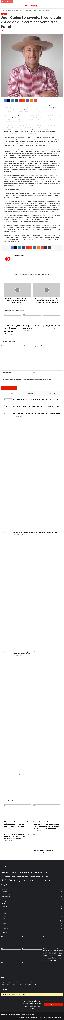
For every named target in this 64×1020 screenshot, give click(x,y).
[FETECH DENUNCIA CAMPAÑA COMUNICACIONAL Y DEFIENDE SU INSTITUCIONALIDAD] (11, 941)
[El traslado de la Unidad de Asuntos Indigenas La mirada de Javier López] (32, 319)
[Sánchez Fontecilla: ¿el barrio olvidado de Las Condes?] (32, 953)
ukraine (21, 984)
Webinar (5, 908)
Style (8, 984)
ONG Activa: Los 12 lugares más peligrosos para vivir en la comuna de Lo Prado (35, 532)
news (52, 982)
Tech (12, 984)
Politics (57, 982)
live (43, 982)
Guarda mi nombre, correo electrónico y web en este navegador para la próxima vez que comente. (26, 379)
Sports (3, 984)
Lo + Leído (4, 901)
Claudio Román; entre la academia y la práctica (43, 852)
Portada (4, 916)
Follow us (4, 989)
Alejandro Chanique (6, 982)
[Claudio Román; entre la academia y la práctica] (46, 841)
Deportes (4, 889)
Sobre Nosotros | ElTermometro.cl (48, 1017)
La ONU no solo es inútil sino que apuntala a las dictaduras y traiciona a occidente (16, 836)
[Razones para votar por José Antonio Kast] (51, 319)
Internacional (5, 899)
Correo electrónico (6, 372)
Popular (11, 393)
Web (34, 372)
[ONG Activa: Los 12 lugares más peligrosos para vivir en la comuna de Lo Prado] (8, 591)
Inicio (3, 10)
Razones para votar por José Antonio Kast (51, 326)
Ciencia (5, 923)
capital (20, 982)
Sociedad (5, 928)
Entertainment (27, 982)
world (35, 984)
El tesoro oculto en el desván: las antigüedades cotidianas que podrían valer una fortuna (17, 824)
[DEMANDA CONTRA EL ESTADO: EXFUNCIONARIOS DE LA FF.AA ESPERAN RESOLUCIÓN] (8, 401)
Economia (4, 891)
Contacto (60, 1017)
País (3, 911)
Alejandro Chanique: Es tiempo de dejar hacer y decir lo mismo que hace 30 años (36, 406)
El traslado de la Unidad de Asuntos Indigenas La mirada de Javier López (31, 327)
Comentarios (51, 393)
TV (16, 984)
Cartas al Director (7, 906)
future (39, 982)
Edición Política (6, 896)
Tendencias (5, 921)
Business (15, 982)
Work (30, 984)
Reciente (30, 393)
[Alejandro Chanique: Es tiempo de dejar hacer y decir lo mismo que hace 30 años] (8, 408)
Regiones (8, 10)
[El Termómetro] (32, 5)
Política (4, 913)
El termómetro (7, 31)
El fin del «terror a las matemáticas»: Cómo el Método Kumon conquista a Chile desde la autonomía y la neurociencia (46, 825)
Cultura (5, 926)
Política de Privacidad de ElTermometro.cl (29, 1017)
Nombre (3, 365)
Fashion (34, 982)
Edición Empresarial (7, 894)
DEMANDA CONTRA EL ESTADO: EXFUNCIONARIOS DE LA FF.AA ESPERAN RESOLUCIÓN (36, 399)
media (47, 982)
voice (26, 984)
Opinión (4, 903)
